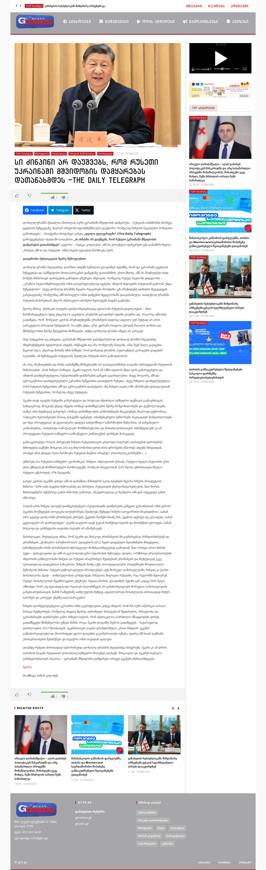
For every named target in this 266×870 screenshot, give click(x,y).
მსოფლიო (42, 153)
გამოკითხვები (202, 21)
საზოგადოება (176, 835)
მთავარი (194, 6)
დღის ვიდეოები (158, 21)
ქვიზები (239, 21)
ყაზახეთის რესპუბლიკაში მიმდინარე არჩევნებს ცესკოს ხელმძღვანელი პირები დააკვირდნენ (152, 762)
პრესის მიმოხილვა (82, 153)
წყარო (27, 667)
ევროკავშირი (147, 812)
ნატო (161, 827)
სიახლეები (79, 21)
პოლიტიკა (59, 153)
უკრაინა (167, 843)
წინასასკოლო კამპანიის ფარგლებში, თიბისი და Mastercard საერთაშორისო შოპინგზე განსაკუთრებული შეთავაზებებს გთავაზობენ (96, 766)
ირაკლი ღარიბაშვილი (153, 820)
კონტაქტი (240, 6)
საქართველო (147, 843)
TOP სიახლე (34, 6)
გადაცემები (116, 21)
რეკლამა (216, 6)
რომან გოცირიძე (149, 835)
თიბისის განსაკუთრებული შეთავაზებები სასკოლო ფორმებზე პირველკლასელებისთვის (76, 6)
